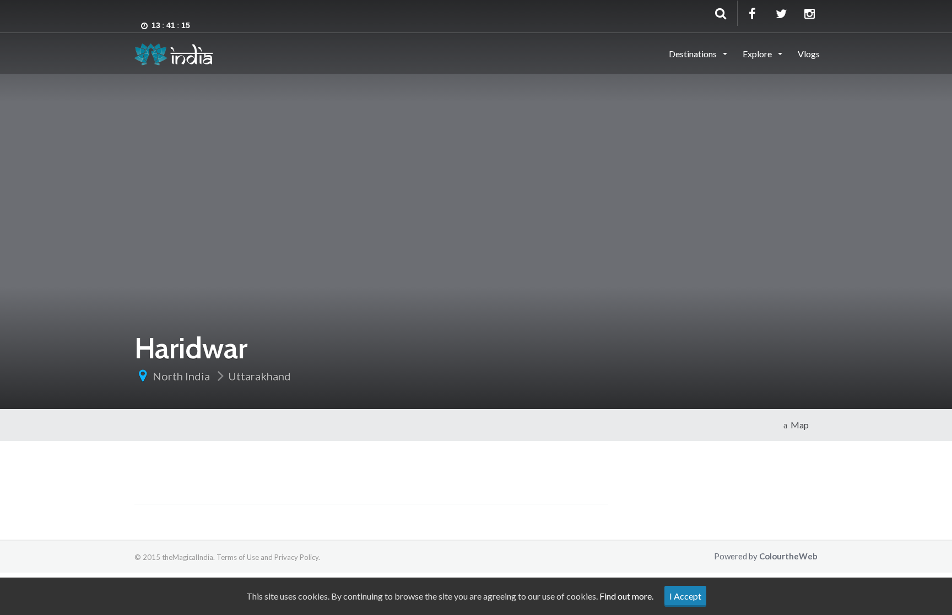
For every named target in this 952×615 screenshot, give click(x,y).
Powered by (766, 556)
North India (181, 376)
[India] (173, 53)
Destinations (693, 53)
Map (798, 425)
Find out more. (626, 596)
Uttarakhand (259, 376)
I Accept (685, 596)
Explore (758, 53)
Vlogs (809, 53)
